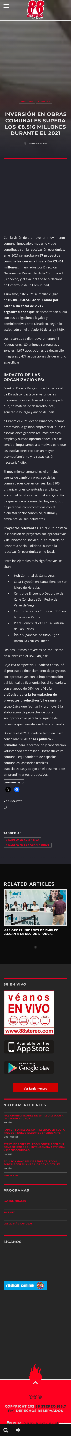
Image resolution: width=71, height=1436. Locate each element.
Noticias (27, 101)
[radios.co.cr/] (25, 1289)
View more (36, 907)
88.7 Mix (9, 1212)
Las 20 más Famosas (18, 1223)
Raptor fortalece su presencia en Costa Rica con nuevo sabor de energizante (34, 1131)
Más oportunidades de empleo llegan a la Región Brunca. (31, 932)
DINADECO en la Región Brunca (28, 845)
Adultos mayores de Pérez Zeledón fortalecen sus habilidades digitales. (32, 1163)
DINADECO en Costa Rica (22, 839)
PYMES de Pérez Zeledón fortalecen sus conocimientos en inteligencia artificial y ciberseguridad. (34, 1147)
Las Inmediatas (15, 1201)
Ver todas (11, 1175)
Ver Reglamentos (35, 1088)
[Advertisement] (35, 56)
